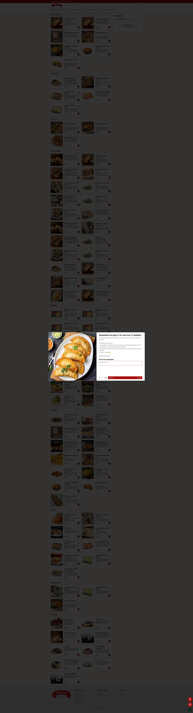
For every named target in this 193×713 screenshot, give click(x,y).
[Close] (142, 334)
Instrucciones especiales (106, 359)
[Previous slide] (49, 356)
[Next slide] (95, 356)
